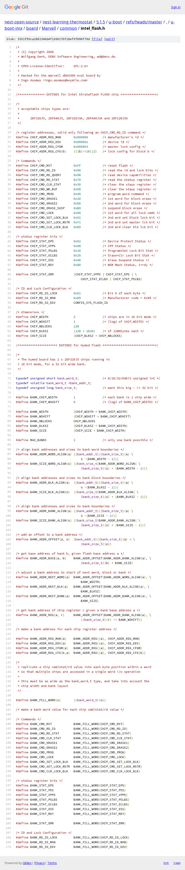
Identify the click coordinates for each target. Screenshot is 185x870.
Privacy (39, 863)
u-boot (115, 22)
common (68, 28)
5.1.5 (100, 22)
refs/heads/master (144, 22)
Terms (52, 863)
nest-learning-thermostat (67, 22)
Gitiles (27, 863)
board (32, 28)
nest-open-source (22, 22)
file (97, 39)
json (176, 863)
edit (109, 39)
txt (166, 863)
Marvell (49, 28)
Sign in (175, 7)
